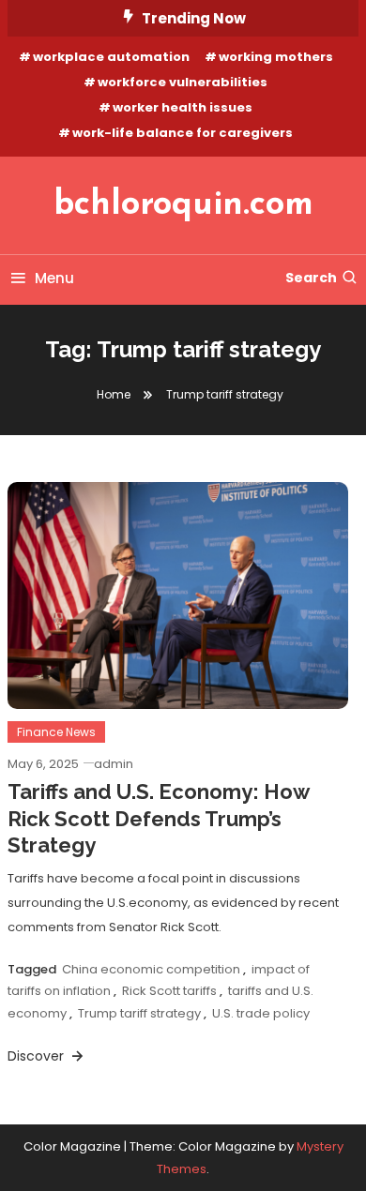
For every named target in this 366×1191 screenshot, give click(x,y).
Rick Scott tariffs (169, 991)
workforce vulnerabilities (182, 82)
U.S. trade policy (261, 1013)
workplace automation (111, 57)
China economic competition (151, 969)
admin (113, 764)
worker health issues (182, 107)
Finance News (56, 732)
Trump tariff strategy (139, 1013)
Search (311, 277)
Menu (54, 278)
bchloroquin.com (183, 205)
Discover (38, 1056)
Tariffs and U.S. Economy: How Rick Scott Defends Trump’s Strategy (158, 818)
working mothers (276, 57)
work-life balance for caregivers (182, 133)
